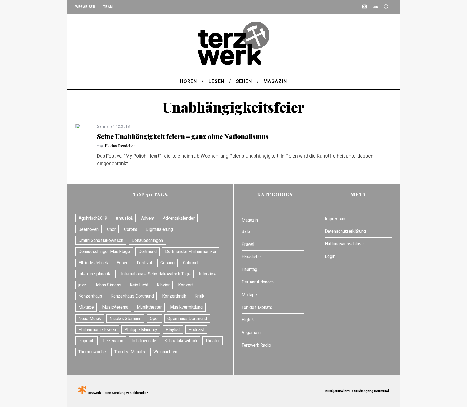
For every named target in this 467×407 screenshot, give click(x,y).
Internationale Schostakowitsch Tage (156, 273)
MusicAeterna (115, 307)
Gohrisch (191, 262)
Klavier (163, 285)
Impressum (335, 218)
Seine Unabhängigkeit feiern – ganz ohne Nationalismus (183, 136)
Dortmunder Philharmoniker (190, 251)
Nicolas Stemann (125, 318)
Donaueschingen (147, 240)
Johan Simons (108, 285)
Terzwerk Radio (256, 345)
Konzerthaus (90, 296)
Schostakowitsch (181, 340)
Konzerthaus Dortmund (132, 296)
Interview (207, 273)
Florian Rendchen (120, 145)
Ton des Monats (129, 351)
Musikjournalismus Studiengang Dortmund (356, 391)
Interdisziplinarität (95, 273)
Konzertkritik (174, 296)
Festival (144, 262)
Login (330, 256)
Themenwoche (92, 351)
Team (108, 7)
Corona (130, 229)
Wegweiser (85, 7)
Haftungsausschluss (344, 243)
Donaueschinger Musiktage (104, 251)
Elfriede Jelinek (93, 262)
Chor (111, 229)
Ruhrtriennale (144, 340)
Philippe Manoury (140, 329)
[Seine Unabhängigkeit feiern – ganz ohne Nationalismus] (78, 126)
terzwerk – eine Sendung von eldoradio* (117, 393)
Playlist (173, 329)
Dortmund (147, 251)
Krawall (248, 244)
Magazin (250, 220)
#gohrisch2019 (92, 218)
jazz (82, 285)
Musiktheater (149, 307)
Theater (212, 340)
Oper (154, 318)
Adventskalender (179, 218)
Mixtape (86, 307)
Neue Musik (89, 318)
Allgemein (251, 332)
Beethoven (88, 229)
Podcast (196, 329)
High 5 (248, 319)
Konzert (185, 285)
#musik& (124, 218)
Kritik (199, 296)
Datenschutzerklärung (345, 231)
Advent (147, 218)
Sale (101, 126)
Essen (122, 262)
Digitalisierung (159, 229)
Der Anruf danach (258, 282)
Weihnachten (165, 351)
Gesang (167, 262)
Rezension (113, 340)
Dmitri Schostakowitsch (100, 240)
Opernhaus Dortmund (187, 318)
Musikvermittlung (186, 307)
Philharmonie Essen (97, 329)
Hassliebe (251, 256)
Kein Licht (139, 285)
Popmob (86, 340)
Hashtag (249, 269)
